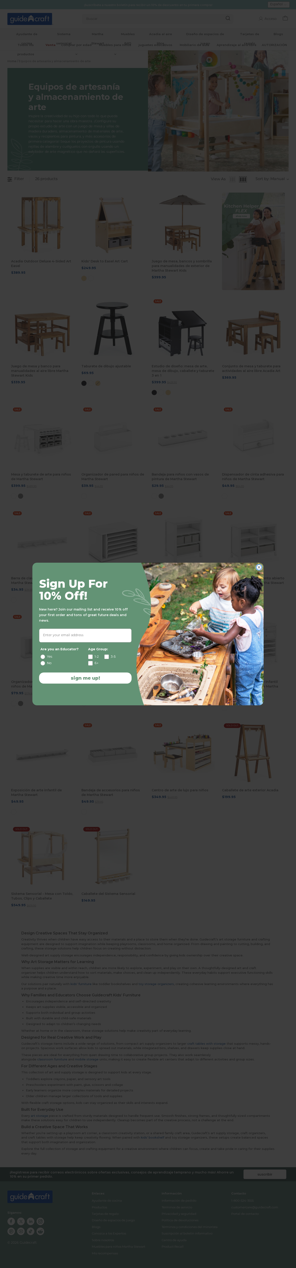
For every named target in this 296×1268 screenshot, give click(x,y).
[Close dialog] (259, 567)
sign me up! (85, 678)
